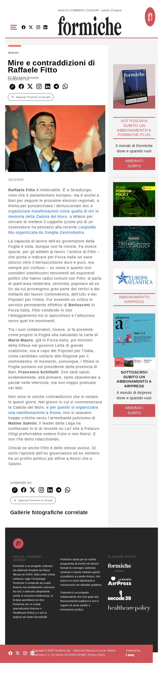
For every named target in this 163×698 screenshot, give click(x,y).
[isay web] (130, 654)
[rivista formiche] (134, 341)
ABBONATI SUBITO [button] (134, 163)
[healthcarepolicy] (129, 608)
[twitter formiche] (17, 653)
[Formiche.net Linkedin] (45, 27)
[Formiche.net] (150, 17)
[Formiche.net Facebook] (23, 27)
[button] (14, 27)
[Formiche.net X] (30, 27)
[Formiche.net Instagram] (38, 27)
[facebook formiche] (10, 653)
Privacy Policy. (96, 654)
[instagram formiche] (25, 653)
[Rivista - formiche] (129, 567)
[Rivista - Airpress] (129, 581)
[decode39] (129, 595)
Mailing (13, 53)
